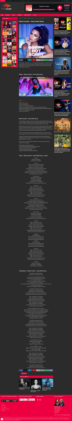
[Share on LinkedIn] (29, 60)
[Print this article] (42, 60)
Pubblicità (20, 15)
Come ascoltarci (3, 407)
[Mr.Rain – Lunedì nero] (9, 54)
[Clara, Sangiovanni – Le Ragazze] (14, 54)
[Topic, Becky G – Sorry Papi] (14, 64)
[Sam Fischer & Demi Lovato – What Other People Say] (47, 383)
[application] (9, 401)
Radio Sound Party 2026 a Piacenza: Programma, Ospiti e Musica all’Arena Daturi (62, 32)
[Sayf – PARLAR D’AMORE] (9, 36)
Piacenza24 (3, 410)
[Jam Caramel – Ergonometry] (14, 26)
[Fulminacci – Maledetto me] (9, 64)
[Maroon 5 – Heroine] (5, 64)
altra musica (24, 100)
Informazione (3, 405)
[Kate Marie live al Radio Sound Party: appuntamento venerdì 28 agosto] (14, 36)
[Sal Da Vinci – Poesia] (5, 50)
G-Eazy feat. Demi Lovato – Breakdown (24, 388)
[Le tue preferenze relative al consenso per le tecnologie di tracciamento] (2, 419)
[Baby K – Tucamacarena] (5, 47)
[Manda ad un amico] (38, 60)
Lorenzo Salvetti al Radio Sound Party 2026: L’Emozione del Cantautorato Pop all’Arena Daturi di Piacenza (62, 52)
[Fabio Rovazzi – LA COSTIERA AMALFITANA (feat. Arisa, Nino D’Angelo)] (5, 36)
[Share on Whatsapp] (46, 60)
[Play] (2, 400)
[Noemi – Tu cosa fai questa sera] (9, 50)
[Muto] (13, 400)
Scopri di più (56, 412)
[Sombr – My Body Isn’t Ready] (9, 33)
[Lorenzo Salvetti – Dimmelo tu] (9, 40)
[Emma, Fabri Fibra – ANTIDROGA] (9, 29)
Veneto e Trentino (67, 10)
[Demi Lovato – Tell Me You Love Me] (36, 384)
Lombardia (66, 8)
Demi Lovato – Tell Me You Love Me (35, 391)
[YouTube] (67, 1)
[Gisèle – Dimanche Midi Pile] (14, 33)
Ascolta (35, 15)
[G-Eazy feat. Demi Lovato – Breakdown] (24, 383)
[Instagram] (65, 1)
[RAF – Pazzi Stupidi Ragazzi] (14, 47)
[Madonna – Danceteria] (14, 29)
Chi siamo (7, 15)
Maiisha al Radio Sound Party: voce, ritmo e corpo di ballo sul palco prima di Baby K (62, 114)
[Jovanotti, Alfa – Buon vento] (9, 57)
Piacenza (66, 5)
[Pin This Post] (34, 60)
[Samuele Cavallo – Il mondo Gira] (14, 40)
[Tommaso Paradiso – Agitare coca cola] (5, 33)
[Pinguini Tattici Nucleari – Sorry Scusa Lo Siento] (9, 61)
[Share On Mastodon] (51, 60)
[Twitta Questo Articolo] (25, 60)
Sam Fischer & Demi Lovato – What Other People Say (46, 389)
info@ (58, 411)
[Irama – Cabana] (5, 54)
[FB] (63, 1)
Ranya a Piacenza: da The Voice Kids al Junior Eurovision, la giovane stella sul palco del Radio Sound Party (62, 93)
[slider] (15, 401)
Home (2, 15)
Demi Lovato (24, 373)
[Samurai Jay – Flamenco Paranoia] (5, 57)
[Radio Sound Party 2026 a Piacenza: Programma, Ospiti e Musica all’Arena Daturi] (5, 23)
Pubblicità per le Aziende (5, 408)
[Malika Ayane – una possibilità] (9, 47)
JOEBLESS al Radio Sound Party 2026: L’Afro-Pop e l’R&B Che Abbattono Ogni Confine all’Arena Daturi (62, 150)
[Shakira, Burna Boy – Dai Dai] (5, 61)
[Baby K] (9, 43)
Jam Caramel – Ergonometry (62, 131)
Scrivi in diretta (27, 15)
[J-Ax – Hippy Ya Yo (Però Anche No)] (14, 50)
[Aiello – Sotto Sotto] (14, 61)
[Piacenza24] (71, 1)
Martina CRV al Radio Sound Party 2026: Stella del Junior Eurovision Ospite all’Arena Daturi (62, 72)
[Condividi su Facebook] (21, 60)
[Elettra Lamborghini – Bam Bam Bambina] (14, 57)
